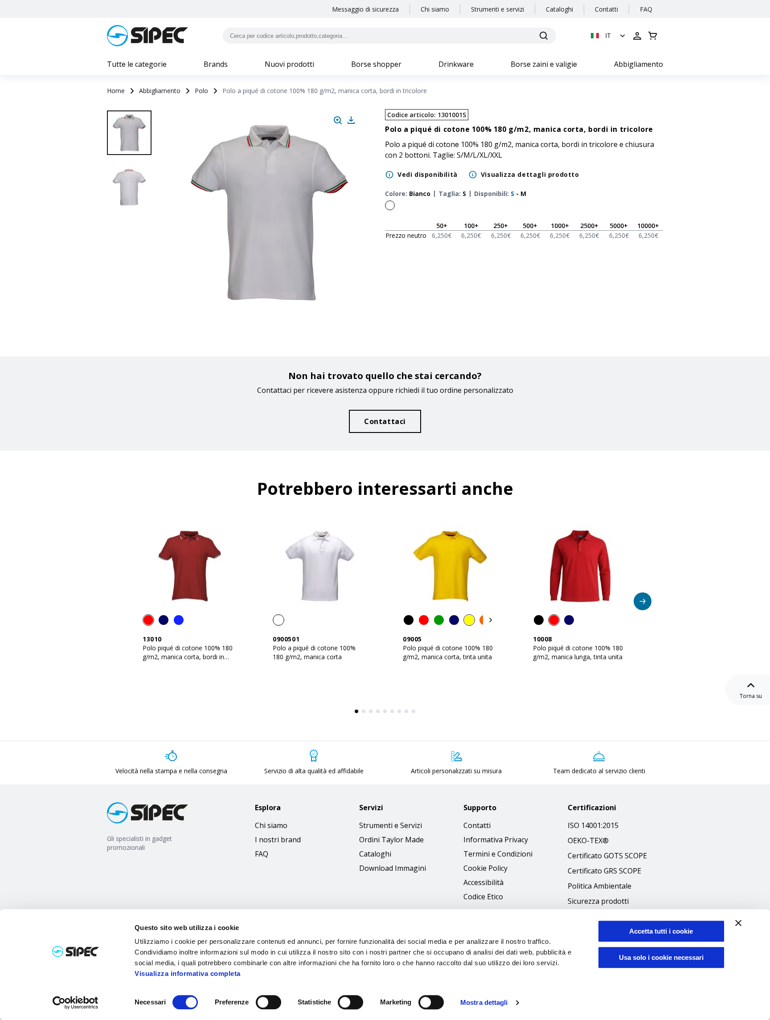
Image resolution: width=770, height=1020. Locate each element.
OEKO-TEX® (588, 840)
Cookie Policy (485, 868)
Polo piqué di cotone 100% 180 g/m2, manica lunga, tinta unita (578, 652)
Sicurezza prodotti (598, 901)
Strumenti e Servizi (390, 825)
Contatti (606, 9)
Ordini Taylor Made (391, 840)
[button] (609, 35)
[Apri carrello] (652, 35)
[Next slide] (131, 294)
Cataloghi (559, 9)
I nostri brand (278, 840)
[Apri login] (637, 35)
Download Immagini (392, 868)
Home (116, 90)
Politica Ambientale (599, 886)
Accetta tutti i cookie (661, 931)
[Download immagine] (351, 120)
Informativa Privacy (495, 840)
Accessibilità (483, 882)
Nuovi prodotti (289, 64)
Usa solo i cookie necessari (661, 957)
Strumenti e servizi (497, 9)
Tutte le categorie (137, 64)
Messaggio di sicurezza (365, 9)
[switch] (268, 1002)
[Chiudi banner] (738, 923)
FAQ (646, 9)
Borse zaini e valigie (544, 64)
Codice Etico (483, 897)
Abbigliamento (638, 64)
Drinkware (456, 64)
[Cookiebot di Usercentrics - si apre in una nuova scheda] (76, 1002)
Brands (216, 64)
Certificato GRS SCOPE (604, 871)
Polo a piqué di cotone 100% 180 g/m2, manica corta (314, 652)
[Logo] (147, 35)
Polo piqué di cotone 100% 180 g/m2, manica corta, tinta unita (448, 652)
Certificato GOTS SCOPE (607, 856)
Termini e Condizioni (497, 854)
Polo (201, 90)
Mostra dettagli (484, 1002)
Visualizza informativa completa (188, 973)
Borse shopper (376, 64)
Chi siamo (435, 9)
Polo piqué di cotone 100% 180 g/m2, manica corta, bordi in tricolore (188, 657)
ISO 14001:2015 (593, 825)
